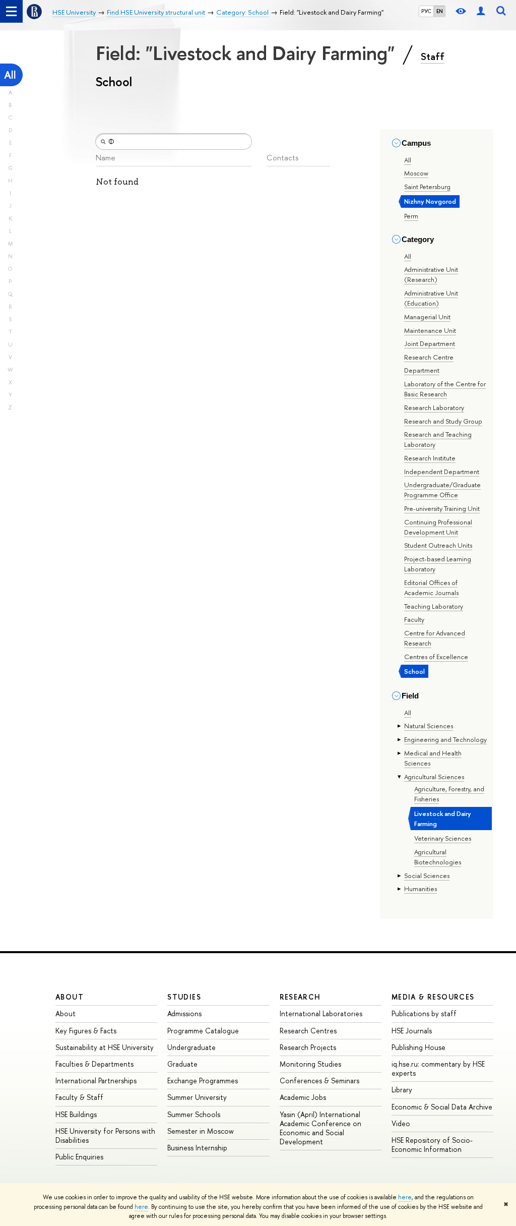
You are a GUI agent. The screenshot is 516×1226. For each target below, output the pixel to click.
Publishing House (418, 1047)
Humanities (420, 888)
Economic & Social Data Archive (442, 1107)
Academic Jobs (303, 1097)
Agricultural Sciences (434, 776)
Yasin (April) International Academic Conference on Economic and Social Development (320, 1128)
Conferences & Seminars (319, 1080)
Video (401, 1123)
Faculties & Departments (94, 1064)
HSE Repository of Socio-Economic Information (432, 1144)
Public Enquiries (79, 1156)
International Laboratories (321, 1013)
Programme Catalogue (203, 1030)
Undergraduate (191, 1047)
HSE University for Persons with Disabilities (105, 1135)
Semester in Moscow (200, 1131)
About (69, 997)
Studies (184, 997)
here (405, 1197)
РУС (426, 11)
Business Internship (197, 1147)
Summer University (197, 1097)
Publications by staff (424, 1013)
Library (402, 1089)
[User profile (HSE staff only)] (480, 11)
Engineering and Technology (445, 739)
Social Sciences (426, 875)
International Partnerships (96, 1080)
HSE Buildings (76, 1114)
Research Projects (308, 1047)
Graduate (182, 1064)
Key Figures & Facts (85, 1030)
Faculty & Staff (79, 1097)
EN (439, 11)
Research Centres (308, 1030)
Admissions (184, 1013)
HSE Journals (412, 1030)
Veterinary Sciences (442, 838)
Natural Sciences (428, 725)
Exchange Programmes (202, 1080)
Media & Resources (433, 997)
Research (300, 997)
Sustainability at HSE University (104, 1047)
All (10, 75)
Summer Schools (193, 1114)
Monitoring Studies (310, 1064)
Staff (432, 56)
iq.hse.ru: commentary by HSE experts (438, 1068)
